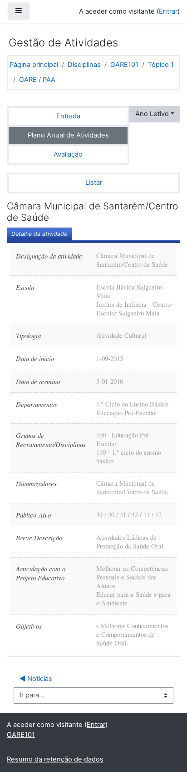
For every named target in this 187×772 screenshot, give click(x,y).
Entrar (168, 11)
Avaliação (68, 154)
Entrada (68, 116)
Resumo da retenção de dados (55, 759)
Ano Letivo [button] (152, 114)
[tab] (39, 234)
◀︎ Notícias (36, 679)
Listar (93, 182)
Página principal (34, 65)
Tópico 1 (161, 65)
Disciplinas (84, 65)
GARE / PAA (37, 80)
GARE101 (124, 65)
